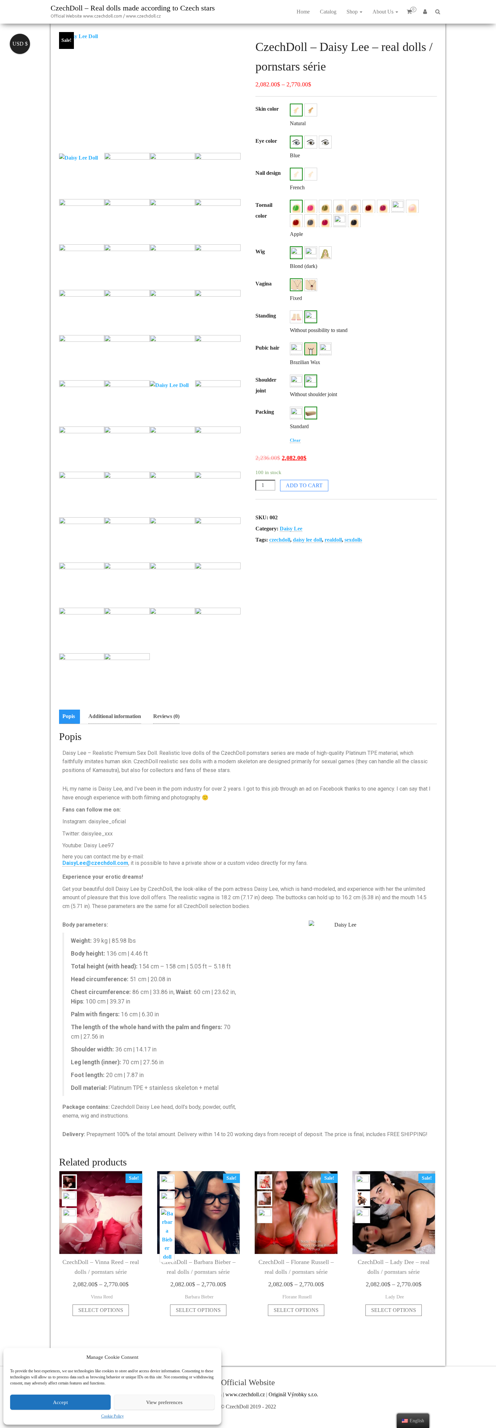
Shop (353, 12)
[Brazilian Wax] (310, 349)
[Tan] (310, 110)
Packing (264, 412)
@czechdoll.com (107, 863)
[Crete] (325, 206)
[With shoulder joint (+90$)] (296, 381)
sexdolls (353, 540)
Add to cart (304, 485)
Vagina (263, 283)
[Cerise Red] (310, 206)
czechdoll (279, 540)
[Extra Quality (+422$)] (296, 413)
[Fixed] (296, 284)
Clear (295, 440)
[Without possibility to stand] (310, 316)
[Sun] (339, 220)
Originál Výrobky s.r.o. (293, 1394)
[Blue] (296, 142)
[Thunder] (354, 220)
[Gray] (339, 206)
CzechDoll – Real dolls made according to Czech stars (133, 8)
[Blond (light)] (325, 252)
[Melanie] (397, 206)
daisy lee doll (307, 540)
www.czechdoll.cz (245, 1394)
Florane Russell (297, 1296)
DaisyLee (74, 863)
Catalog (328, 12)
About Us (384, 12)
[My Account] (425, 12)
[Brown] (310, 142)
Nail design (268, 173)
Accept (60, 1402)
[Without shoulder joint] (310, 381)
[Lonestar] (368, 206)
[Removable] (310, 284)
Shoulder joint (265, 385)
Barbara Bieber (199, 1296)
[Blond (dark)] (296, 252)
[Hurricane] (354, 206)
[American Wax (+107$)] (296, 349)
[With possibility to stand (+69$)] (296, 316)
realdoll (333, 540)
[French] (296, 174)
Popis (68, 716)
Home (303, 12)
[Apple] (296, 206)
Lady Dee (394, 1296)
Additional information (114, 716)
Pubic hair (267, 348)
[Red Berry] (296, 220)
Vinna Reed (102, 1296)
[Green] (325, 142)
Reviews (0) (166, 716)
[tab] (70, 716)
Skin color (267, 109)
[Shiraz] (325, 220)
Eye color (266, 141)
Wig (260, 251)
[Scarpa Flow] (310, 220)
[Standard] (310, 413)
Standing (265, 316)
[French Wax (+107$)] (325, 349)
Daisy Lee (291, 528)
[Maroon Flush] (383, 206)
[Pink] (310, 174)
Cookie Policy (112, 1416)
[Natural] (296, 110)
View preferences (164, 1402)
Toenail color (263, 210)
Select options (100, 1310)
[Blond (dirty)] (310, 252)
